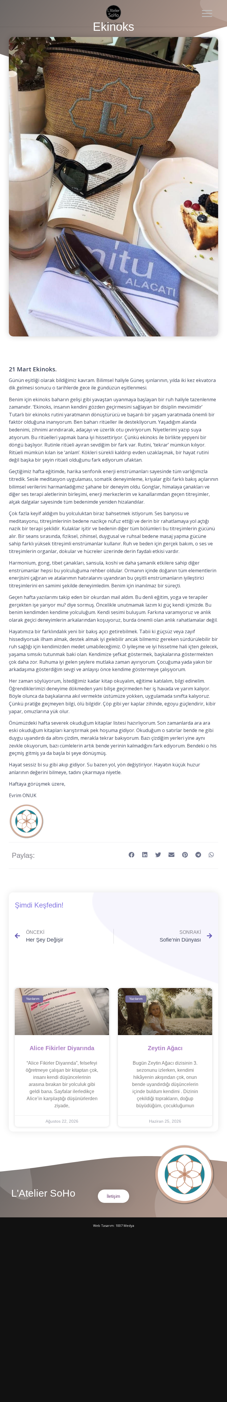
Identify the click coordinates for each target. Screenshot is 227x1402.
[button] (131, 855)
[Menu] (204, 13)
